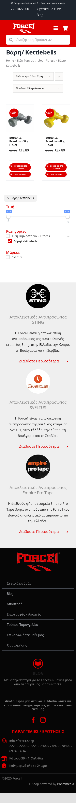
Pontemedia (65, 784)
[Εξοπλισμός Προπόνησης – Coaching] (24, 24)
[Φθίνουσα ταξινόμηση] (59, 76)
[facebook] (33, 720)
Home (10, 60)
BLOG (38, 673)
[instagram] (43, 720)
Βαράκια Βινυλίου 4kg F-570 (54, 141)
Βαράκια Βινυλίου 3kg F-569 (18, 141)
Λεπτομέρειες (21, 174)
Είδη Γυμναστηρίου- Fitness (36, 60)
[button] (38, 361)
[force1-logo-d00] (38, 553)
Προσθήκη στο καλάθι (20, 167)
